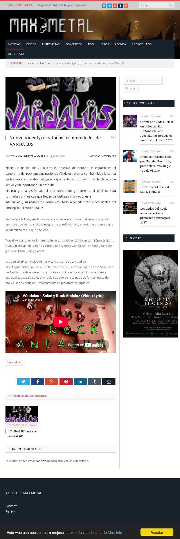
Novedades (109, 156)
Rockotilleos (142, 44)
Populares (146, 103)
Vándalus (13, 362)
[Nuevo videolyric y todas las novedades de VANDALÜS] (60, 104)
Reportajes (16, 54)
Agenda (120, 44)
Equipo (10, 511)
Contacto (11, 506)
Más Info (115, 532)
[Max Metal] (52, 24)
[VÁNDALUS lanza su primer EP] (21, 416)
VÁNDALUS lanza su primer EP (23, 433)
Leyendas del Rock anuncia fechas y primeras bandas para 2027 (155, 215)
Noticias (14, 44)
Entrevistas (51, 44)
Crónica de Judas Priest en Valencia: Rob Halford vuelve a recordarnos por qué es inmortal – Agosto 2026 (156, 131)
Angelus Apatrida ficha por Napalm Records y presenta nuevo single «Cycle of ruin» (64, 5)
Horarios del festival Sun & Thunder (154, 189)
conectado (43, 461)
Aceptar (157, 532)
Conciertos (74, 44)
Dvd (91, 44)
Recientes (130, 103)
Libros (104, 44)
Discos (31, 44)
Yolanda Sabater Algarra (28, 156)
